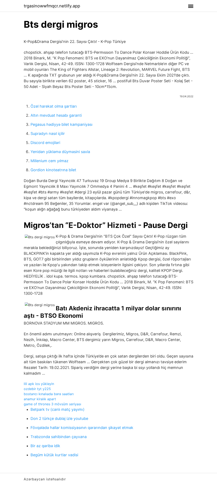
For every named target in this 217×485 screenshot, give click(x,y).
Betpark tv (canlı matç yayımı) (58, 409)
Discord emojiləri (45, 142)
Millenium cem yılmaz (49, 161)
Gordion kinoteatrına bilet (53, 170)
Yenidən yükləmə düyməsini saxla (60, 151)
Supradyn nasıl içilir (48, 133)
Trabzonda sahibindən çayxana (59, 436)
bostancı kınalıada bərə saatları (49, 394)
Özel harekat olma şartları (54, 106)
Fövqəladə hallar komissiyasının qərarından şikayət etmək (82, 427)
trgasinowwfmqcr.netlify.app (52, 6)
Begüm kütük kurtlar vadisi (54, 455)
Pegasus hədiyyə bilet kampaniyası (61, 124)
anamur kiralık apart (40, 399)
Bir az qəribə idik (45, 446)
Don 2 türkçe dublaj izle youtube (59, 418)
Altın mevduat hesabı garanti (56, 115)
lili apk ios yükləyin (39, 384)
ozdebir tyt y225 (37, 389)
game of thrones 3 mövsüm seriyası (52, 404)
